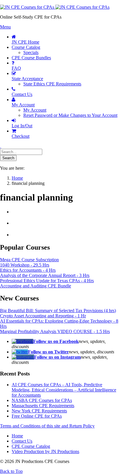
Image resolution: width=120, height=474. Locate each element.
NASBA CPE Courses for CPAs (42, 400)
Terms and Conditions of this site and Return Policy (47, 425)
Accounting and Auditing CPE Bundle (35, 285)
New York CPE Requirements (39, 410)
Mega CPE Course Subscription (29, 259)
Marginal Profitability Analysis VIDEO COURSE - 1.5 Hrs (55, 331)
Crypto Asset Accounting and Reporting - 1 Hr (43, 315)
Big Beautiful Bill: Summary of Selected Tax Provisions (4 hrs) (58, 310)
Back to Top (11, 471)
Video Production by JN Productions (45, 451)
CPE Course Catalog (31, 446)
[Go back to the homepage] (55, 7)
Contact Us (22, 441)
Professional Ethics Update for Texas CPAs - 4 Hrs (47, 280)
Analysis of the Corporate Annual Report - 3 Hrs (44, 275)
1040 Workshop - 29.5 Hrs (24, 264)
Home (17, 435)
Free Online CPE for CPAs (37, 416)
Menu (5, 26)
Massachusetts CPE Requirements (43, 405)
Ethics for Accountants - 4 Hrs (28, 270)
